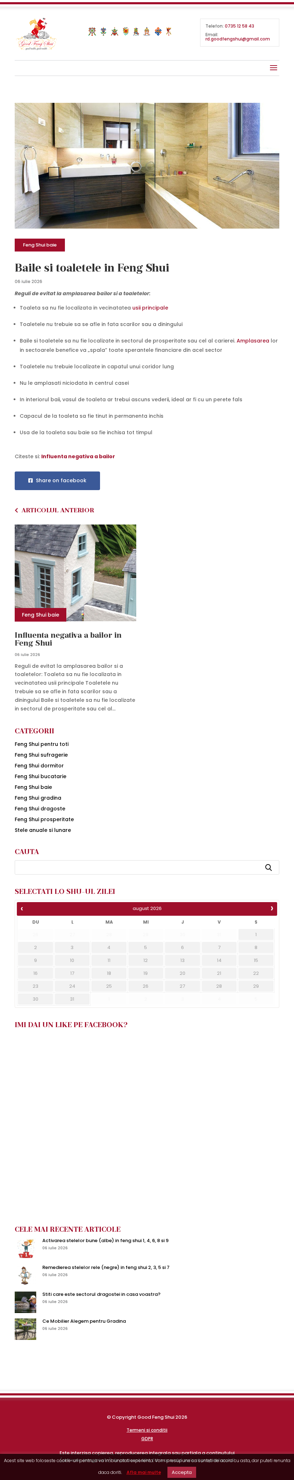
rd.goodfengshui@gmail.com (237, 39)
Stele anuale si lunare (43, 830)
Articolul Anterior (58, 510)
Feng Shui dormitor (39, 765)
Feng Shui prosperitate (44, 819)
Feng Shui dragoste (40, 808)
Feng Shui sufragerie (41, 754)
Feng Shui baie (40, 244)
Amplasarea (253, 340)
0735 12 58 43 (239, 26)
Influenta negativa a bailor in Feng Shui (68, 639)
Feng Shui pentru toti (41, 744)
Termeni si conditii (147, 1430)
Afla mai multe (144, 1472)
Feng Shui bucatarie (40, 776)
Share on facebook (60, 480)
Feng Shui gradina (38, 797)
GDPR (147, 1439)
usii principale (150, 307)
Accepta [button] (182, 1472)
